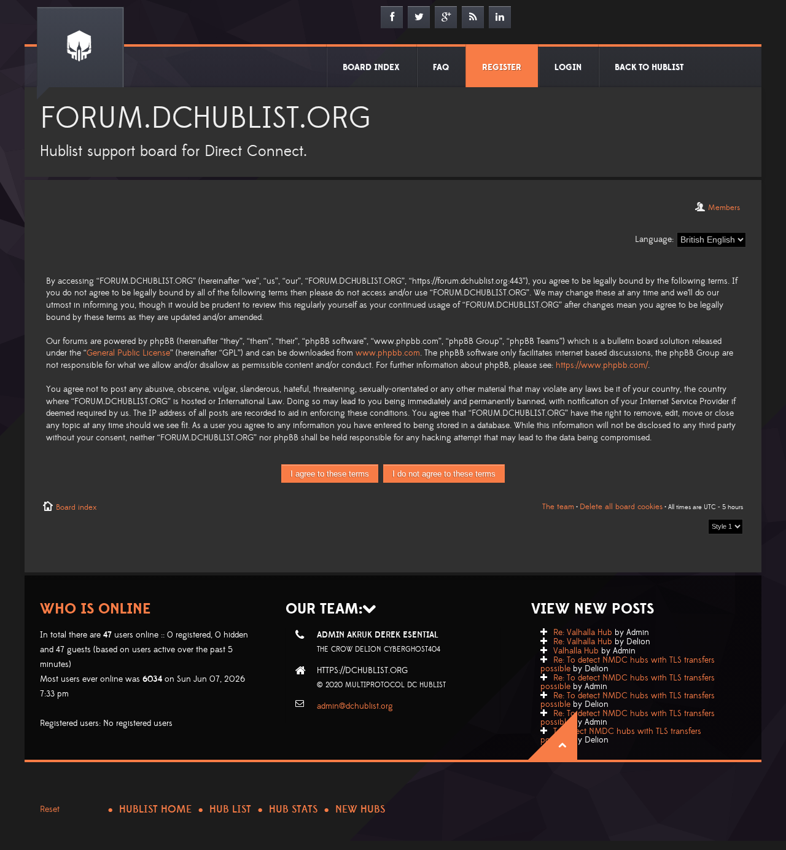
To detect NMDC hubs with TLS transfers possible (620, 736)
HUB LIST (230, 809)
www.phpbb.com (388, 353)
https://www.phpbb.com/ (602, 365)
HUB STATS (293, 809)
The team (558, 507)
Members (724, 207)
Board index (76, 507)
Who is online (95, 608)
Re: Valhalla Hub (582, 632)
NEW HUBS (360, 809)
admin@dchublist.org (355, 706)
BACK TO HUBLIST (649, 67)
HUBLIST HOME (155, 809)
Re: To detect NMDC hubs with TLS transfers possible (627, 664)
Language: (654, 239)
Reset (50, 809)
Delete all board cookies (621, 507)
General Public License (128, 353)
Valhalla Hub (576, 651)
